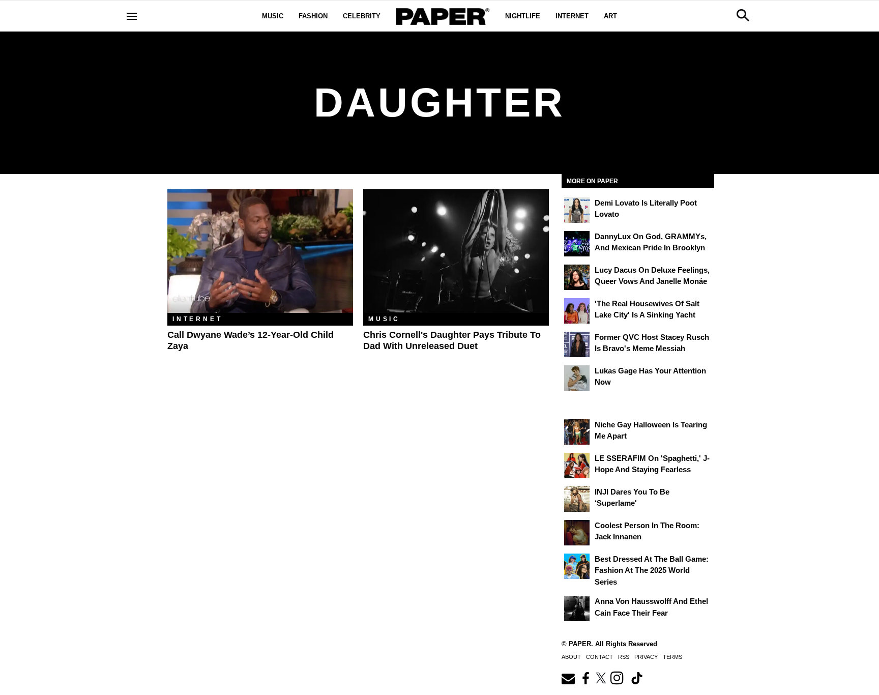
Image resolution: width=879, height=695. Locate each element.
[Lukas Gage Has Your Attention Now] (577, 378)
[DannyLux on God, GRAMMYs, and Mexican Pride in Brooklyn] (577, 243)
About (571, 657)
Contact (599, 657)
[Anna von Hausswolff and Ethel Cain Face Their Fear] (577, 608)
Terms (672, 657)
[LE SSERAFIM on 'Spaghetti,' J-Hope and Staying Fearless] (577, 465)
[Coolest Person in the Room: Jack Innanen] (577, 532)
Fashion (313, 16)
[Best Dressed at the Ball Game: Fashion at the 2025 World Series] (577, 566)
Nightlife (522, 16)
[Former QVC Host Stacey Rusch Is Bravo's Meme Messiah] (577, 344)
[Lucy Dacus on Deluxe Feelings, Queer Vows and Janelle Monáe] (577, 277)
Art (610, 16)
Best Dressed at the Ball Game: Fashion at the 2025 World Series (652, 570)
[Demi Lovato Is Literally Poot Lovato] (577, 210)
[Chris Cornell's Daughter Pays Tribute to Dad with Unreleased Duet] (456, 251)
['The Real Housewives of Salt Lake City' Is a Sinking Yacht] (577, 311)
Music (272, 16)
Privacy (646, 657)
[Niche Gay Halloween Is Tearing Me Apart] (577, 432)
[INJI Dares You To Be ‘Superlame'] (577, 499)
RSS (623, 657)
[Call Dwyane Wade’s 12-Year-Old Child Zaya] (260, 251)
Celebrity (361, 16)
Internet (572, 16)
